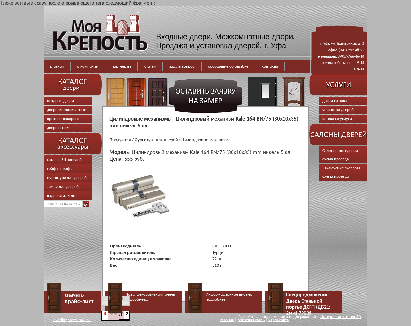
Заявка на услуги (337, 119)
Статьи (150, 66)
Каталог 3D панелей (64, 160)
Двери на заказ (335, 101)
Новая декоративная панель (150, 295)
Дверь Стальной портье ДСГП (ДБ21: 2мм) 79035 (308, 307)
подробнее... (137, 299)
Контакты (270, 66)
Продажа (172, 45)
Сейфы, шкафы (60, 169)
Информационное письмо (229, 295)
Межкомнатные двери (254, 36)
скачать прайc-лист (79, 298)
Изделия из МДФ (61, 196)
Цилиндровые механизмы (206, 140)
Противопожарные (63, 119)
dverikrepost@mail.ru (72, 320)
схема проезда (335, 159)
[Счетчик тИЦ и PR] (115, 319)
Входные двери (183, 36)
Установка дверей (338, 110)
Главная (57, 66)
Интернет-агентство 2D (340, 317)
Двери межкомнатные (66, 110)
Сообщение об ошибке (228, 66)
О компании (87, 66)
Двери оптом (58, 128)
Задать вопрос (182, 66)
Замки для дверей (63, 187)
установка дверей (228, 45)
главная (227, 320)
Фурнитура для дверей (67, 178)
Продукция (120, 140)
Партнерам (121, 66)
